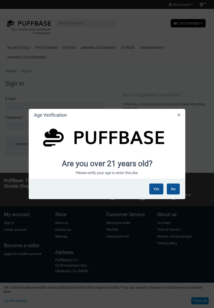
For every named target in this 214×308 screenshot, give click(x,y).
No (173, 189)
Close (179, 116)
